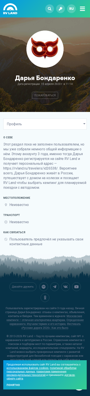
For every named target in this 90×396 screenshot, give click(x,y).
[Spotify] (43, 286)
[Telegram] (54, 286)
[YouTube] (76, 286)
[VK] (65, 286)
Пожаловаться (45, 95)
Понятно (13, 385)
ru (71, 9)
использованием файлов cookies (27, 368)
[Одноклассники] (45, 297)
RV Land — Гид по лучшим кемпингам (46, 336)
